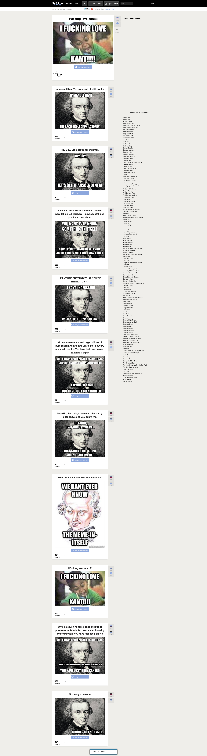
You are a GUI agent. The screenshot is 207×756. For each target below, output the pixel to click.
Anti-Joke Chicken (128, 129)
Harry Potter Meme (129, 232)
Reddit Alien (126, 301)
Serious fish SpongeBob (130, 334)
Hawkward (126, 213)
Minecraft (126, 265)
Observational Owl (128, 275)
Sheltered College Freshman (132, 338)
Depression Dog (128, 170)
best (76, 3)
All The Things (127, 121)
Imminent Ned (127, 240)
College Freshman (128, 154)
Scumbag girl (127, 326)
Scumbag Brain (128, 324)
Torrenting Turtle (128, 369)
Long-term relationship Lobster (132, 263)
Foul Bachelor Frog (129, 193)
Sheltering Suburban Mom (131, 342)
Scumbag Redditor (128, 330)
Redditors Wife (127, 304)
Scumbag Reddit (128, 328)
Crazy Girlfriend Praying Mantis (132, 162)
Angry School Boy (128, 123)
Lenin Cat (126, 261)
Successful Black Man (130, 361)
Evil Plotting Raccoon (129, 181)
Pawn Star (126, 287)
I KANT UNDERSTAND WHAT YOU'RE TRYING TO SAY (80, 279)
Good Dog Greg (128, 205)
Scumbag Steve (128, 332)
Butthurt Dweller (128, 148)
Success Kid (127, 359)
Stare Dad (126, 355)
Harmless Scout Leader (130, 211)
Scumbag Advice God (130, 322)
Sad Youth (126, 314)
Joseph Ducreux (128, 252)
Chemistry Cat (127, 152)
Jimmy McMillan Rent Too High (132, 248)
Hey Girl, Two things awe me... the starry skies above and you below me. (79, 415)
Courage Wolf (127, 160)
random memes (84, 3)
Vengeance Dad (128, 375)
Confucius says (128, 158)
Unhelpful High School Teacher (132, 373)
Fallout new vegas (128, 183)
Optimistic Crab (128, 279)
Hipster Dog (126, 224)
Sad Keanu (126, 312)
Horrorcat (126, 236)
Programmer (127, 295)
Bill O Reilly (126, 142)
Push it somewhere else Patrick (133, 297)
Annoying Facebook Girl (130, 127)
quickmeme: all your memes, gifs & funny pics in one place (58, 3)
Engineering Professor (130, 177)
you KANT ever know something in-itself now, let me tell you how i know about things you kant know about (79, 214)
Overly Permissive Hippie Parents (133, 283)
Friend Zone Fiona (128, 197)
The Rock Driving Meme (130, 367)
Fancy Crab (126, 187)
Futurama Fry (127, 199)
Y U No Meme (127, 381)
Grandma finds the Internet (131, 209)
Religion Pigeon (128, 308)
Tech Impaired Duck (129, 363)
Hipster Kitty (127, 230)
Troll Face (126, 371)
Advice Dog (126, 117)
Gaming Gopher (128, 203)
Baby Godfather (128, 134)
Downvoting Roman (129, 172)
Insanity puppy (127, 244)
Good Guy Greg (128, 207)
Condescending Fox (129, 156)
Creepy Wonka (127, 166)
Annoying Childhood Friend (131, 125)
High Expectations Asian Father (133, 218)
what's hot (69, 3)
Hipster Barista (127, 222)
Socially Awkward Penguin (131, 353)
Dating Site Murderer (129, 168)
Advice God (126, 119)
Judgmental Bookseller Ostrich (132, 254)
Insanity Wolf (127, 246)
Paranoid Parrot (128, 285)
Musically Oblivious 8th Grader (132, 271)
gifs (113, 9)
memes (107, 9)
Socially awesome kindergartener (133, 351)
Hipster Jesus (127, 228)
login (152, 3)
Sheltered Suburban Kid (130, 340)
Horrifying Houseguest (130, 234)
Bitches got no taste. (79, 694)
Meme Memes (127, 267)
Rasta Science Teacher (130, 299)
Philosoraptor (127, 289)
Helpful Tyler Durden (129, 215)
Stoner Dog (126, 357)
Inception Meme (128, 242)
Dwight (125, 175)
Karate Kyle (126, 256)
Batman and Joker (128, 138)
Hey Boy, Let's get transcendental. (80, 149)
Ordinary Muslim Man (129, 281)
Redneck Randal (128, 306)
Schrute (125, 318)
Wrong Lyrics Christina (130, 377)
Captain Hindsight (128, 150)
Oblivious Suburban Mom (131, 273)
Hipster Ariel (127, 220)
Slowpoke (126, 349)
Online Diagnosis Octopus (131, 277)
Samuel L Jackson (129, 316)
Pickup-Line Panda (129, 293)
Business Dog (127, 146)
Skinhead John (127, 347)
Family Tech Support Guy (131, 185)
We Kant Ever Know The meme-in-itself (79, 477)
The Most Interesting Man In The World (135, 365)
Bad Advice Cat (128, 136)
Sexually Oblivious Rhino (131, 336)
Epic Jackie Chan (128, 179)
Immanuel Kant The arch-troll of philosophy (80, 89)
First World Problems (129, 189)
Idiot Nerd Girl (127, 238)
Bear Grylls (126, 140)
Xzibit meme (127, 379)
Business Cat (127, 144)
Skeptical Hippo (128, 344)
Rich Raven (126, 310)
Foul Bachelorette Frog (130, 195)
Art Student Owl (128, 132)
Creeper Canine (128, 164)
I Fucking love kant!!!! (80, 568)
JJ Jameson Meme (129, 250)
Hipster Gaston (127, 226)
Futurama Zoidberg (129, 201)
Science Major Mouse (129, 320)
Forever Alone (127, 191)
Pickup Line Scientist (129, 291)
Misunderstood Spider (129, 269)
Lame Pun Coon (128, 258)
